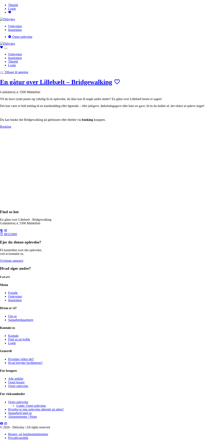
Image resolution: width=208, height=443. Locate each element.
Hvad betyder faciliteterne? (25, 362)
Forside (13, 293)
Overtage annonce (11, 260)
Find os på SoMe (19, 339)
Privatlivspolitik (18, 438)
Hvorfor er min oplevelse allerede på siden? (36, 409)
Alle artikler (15, 378)
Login (12, 8)
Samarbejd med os (20, 413)
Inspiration (15, 30)
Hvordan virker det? (21, 359)
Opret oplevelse (21, 36)
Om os (12, 316)
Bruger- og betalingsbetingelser (28, 434)
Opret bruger (16, 382)
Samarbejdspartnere (20, 320)
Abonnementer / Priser (22, 416)
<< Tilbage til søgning (14, 72)
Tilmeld (13, 5)
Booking (5, 126)
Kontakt (13, 335)
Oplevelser (15, 26)
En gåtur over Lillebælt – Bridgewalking (56, 82)
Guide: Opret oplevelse (31, 405)
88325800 (10, 234)
